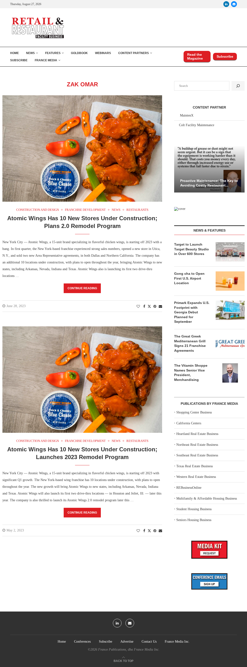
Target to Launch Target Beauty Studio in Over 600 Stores (191, 249)
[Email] (234, 4)
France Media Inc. (177, 641)
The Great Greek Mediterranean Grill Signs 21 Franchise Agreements (190, 343)
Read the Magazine (195, 56)
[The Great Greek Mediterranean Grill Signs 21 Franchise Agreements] (230, 343)
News (30, 53)
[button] (178, 169)
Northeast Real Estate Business (197, 445)
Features (53, 53)
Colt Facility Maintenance (196, 125)
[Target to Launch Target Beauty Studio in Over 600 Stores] (230, 251)
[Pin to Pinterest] (154, 307)
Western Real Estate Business (196, 477)
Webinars (103, 53)
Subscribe (18, 60)
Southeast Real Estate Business (197, 455)
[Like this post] (138, 307)
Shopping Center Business (194, 412)
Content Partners (133, 53)
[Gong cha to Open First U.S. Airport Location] (230, 281)
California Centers (188, 423)
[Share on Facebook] (144, 307)
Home (14, 53)
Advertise (126, 641)
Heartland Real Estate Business (197, 434)
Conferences (82, 641)
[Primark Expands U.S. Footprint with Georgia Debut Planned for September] (230, 310)
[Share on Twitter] (149, 306)
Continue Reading (82, 288)
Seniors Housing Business (193, 520)
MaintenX (186, 115)
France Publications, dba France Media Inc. (128, 649)
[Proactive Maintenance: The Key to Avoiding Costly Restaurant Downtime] (209, 169)
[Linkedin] (226, 4)
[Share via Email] (160, 307)
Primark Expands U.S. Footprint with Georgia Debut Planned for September (191, 312)
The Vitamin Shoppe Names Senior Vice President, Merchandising (190, 373)
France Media (46, 60)
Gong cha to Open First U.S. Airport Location (189, 278)
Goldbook (79, 53)
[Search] (238, 86)
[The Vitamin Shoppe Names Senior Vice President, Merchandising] (230, 373)
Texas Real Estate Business (194, 466)
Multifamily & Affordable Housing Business (206, 498)
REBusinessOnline (188, 487)
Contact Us (149, 641)
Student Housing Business (194, 509)
